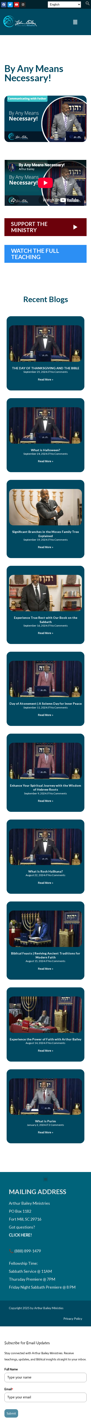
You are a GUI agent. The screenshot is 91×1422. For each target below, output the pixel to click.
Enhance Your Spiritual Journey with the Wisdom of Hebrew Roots (45, 787)
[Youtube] (16, 4)
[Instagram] (23, 4)
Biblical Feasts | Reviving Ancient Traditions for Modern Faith (45, 955)
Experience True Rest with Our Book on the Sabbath (45, 619)
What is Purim (45, 1121)
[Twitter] (10, 4)
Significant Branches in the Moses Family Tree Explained (45, 534)
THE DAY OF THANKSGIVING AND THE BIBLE (45, 368)
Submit (11, 1413)
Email (8, 1389)
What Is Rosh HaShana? (45, 871)
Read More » (45, 379)
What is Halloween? (45, 450)
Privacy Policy (72, 1318)
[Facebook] (3, 4)
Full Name (11, 1369)
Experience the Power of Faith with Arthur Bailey (45, 1039)
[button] (87, 4)
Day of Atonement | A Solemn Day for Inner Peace (45, 703)
